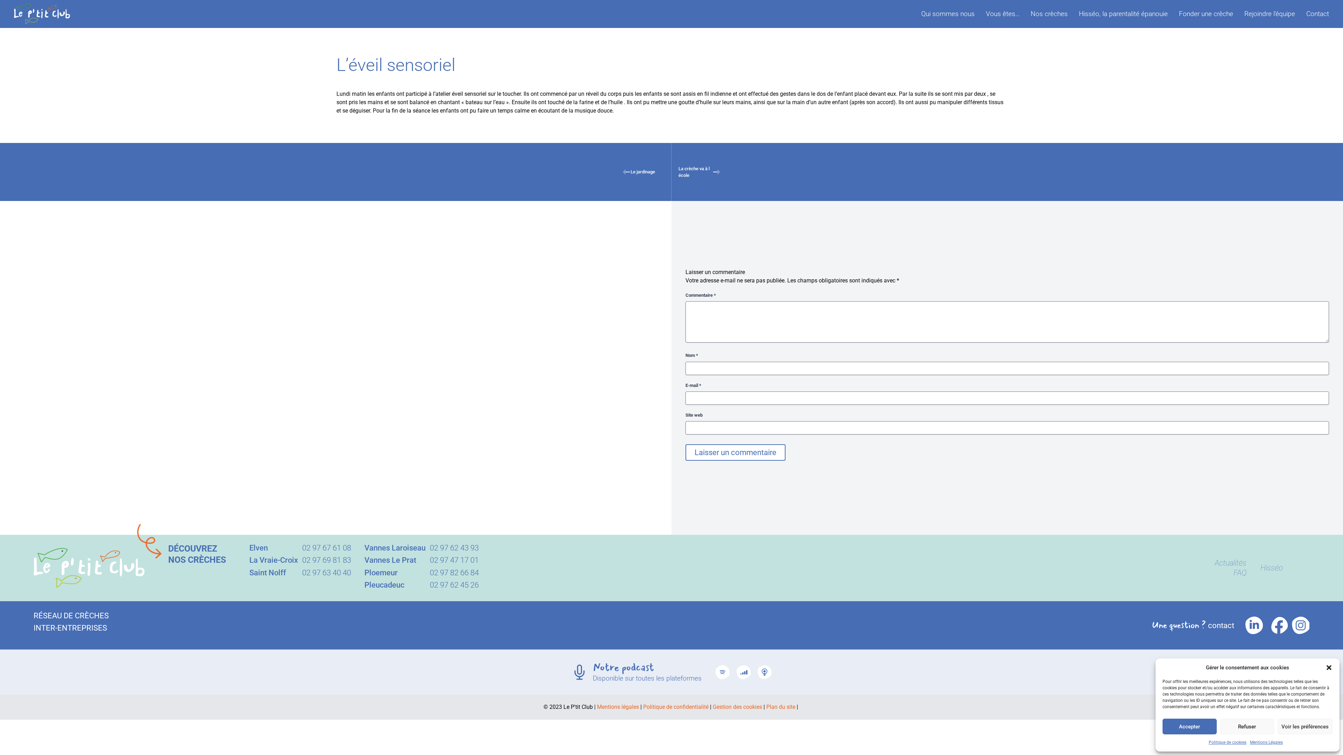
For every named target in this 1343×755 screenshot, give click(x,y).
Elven (258, 548)
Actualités (1230, 563)
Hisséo (1271, 567)
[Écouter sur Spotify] (723, 672)
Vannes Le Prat (390, 560)
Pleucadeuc (384, 585)
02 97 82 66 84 (454, 572)
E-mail (693, 385)
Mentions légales (618, 707)
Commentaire (700, 295)
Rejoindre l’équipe (1269, 14)
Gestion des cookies (737, 707)
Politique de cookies (1227, 742)
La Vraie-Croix (273, 560)
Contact (1317, 14)
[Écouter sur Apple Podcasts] (765, 672)
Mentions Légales (1266, 742)
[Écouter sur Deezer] (744, 672)
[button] (1329, 667)
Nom (691, 355)
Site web (694, 415)
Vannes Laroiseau (395, 548)
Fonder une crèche (1206, 14)
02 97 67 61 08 (326, 548)
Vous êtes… (1002, 14)
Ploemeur (381, 572)
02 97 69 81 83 (326, 560)
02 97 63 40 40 (326, 572)
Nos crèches (1049, 14)
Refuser (1247, 727)
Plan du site (780, 707)
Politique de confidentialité (676, 707)
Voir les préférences (1305, 727)
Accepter (1189, 727)
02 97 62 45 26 (454, 585)
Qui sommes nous (948, 14)
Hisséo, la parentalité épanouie (1123, 14)
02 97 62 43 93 (454, 548)
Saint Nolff (267, 572)
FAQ (1240, 572)
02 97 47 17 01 (454, 560)
